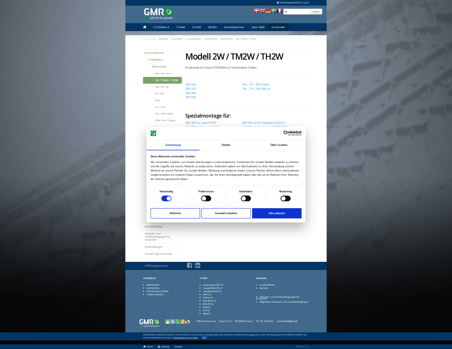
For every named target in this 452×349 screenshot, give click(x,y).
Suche (316, 11)
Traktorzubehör (155, 294)
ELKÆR (196, 27)
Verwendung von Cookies (185, 337)
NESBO (212, 27)
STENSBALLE (161, 27)
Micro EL (207, 294)
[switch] (206, 198)
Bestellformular (153, 226)
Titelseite (163, 38)
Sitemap (165, 346)
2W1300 (190, 93)
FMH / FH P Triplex (165, 120)
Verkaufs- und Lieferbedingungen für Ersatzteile (157, 236)
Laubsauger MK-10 (213, 284)
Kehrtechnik (153, 288)
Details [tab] (226, 144)
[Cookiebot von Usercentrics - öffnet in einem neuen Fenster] (286, 133)
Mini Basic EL (209, 300)
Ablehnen (175, 213)
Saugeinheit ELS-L (212, 291)
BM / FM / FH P (163, 73)
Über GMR (258, 27)
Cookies (178, 346)
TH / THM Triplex (164, 113)
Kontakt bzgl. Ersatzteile (158, 253)
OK (204, 337)
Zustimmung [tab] (173, 144)
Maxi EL (207, 313)
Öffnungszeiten (157, 266)
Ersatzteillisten (154, 52)
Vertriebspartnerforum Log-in (294, 2)
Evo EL (206, 310)
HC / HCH (160, 107)
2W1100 (190, 84)
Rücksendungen (154, 246)
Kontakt (264, 288)
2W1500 (190, 97)
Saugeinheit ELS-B (212, 288)
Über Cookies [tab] (278, 144)
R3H (157, 100)
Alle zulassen (277, 213)
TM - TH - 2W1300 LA (256, 89)
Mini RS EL (208, 304)
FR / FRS (159, 93)
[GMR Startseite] (144, 27)
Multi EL (207, 307)
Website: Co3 (302, 346)
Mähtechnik (159, 66)
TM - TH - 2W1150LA (255, 84)
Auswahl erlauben (226, 213)
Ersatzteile (278, 27)
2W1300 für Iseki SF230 (200, 123)
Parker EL (208, 297)
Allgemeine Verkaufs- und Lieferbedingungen (284, 301)
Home (150, 346)
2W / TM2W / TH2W (166, 80)
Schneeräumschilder (158, 291)
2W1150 (190, 89)
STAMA (180, 27)
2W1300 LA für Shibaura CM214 (263, 123)
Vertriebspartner (234, 27)
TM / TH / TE (161, 87)
